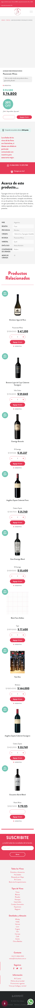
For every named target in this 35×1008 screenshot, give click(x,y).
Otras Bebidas (17, 941)
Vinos (3, 20)
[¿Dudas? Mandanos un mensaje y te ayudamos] (30, 1002)
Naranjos (17, 899)
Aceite (17, 939)
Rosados (17, 897)
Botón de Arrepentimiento (17, 882)
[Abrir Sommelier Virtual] (4, 1003)
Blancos (17, 894)
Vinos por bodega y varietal (17, 986)
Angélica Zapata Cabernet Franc (17, 500)
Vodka (17, 922)
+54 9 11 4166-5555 (17, 956)
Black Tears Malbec (17, 618)
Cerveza (17, 934)
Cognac (17, 929)
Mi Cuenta (17, 879)
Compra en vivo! (19, 171)
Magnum (17, 909)
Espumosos (17, 907)
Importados (17, 902)
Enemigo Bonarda (17, 441)
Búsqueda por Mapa (17, 877)
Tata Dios (17, 677)
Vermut (17, 924)
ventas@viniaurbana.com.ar (17, 958)
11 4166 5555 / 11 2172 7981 (19, 165)
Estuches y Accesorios (17, 872)
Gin (17, 931)
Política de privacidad (17, 981)
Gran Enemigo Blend (17, 559)
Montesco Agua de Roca (17, 320)
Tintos (8, 20)
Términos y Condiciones (21, 1004)
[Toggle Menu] (31, 12)
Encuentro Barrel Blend (17, 795)
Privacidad (9, 1004)
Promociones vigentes (17, 983)
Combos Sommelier (17, 904)
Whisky (17, 919)
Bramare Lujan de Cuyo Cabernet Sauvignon (17, 383)
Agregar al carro (24, 117)
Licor (17, 927)
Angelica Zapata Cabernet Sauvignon (17, 736)
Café (17, 936)
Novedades (17, 875)
